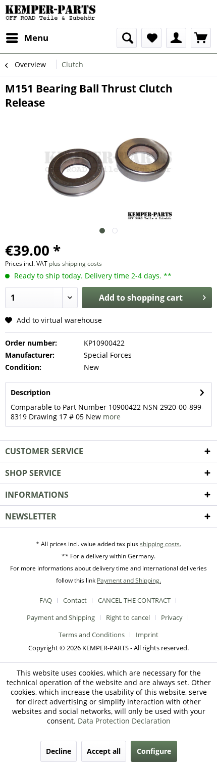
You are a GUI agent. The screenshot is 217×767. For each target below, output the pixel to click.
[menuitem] (26, 38)
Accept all (104, 751)
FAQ (45, 600)
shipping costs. (160, 544)
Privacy (172, 617)
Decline (58, 751)
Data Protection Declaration (124, 721)
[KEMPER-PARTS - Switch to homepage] (52, 14)
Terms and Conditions (92, 634)
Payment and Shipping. (129, 580)
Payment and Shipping (61, 617)
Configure (154, 751)
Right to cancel (128, 617)
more (112, 416)
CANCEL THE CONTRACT (134, 600)
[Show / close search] (127, 38)
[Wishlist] (151, 38)
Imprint (147, 634)
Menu (36, 37)
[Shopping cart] (201, 38)
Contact (75, 600)
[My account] (176, 38)
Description (30, 392)
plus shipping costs (75, 263)
